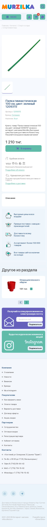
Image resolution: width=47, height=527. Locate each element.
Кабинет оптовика (11, 441)
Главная (5, 26)
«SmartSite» (40, 519)
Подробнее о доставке (15, 183)
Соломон (16, 115)
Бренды (7, 386)
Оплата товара (10, 404)
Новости (7, 377)
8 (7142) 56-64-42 (16, 464)
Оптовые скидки (11, 432)
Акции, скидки (10, 418)
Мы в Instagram (10, 390)
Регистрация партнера (13, 436)
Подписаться (35, 348)
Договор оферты (11, 413)
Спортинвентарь (10, 28)
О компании (9, 372)
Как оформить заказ (12, 400)
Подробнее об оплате (14, 170)
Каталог (13, 26)
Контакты (8, 445)
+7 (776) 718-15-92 (16, 468)
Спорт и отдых (24, 26)
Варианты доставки (12, 409)
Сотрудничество (11, 427)
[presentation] (20, 302)
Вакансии (8, 381)
